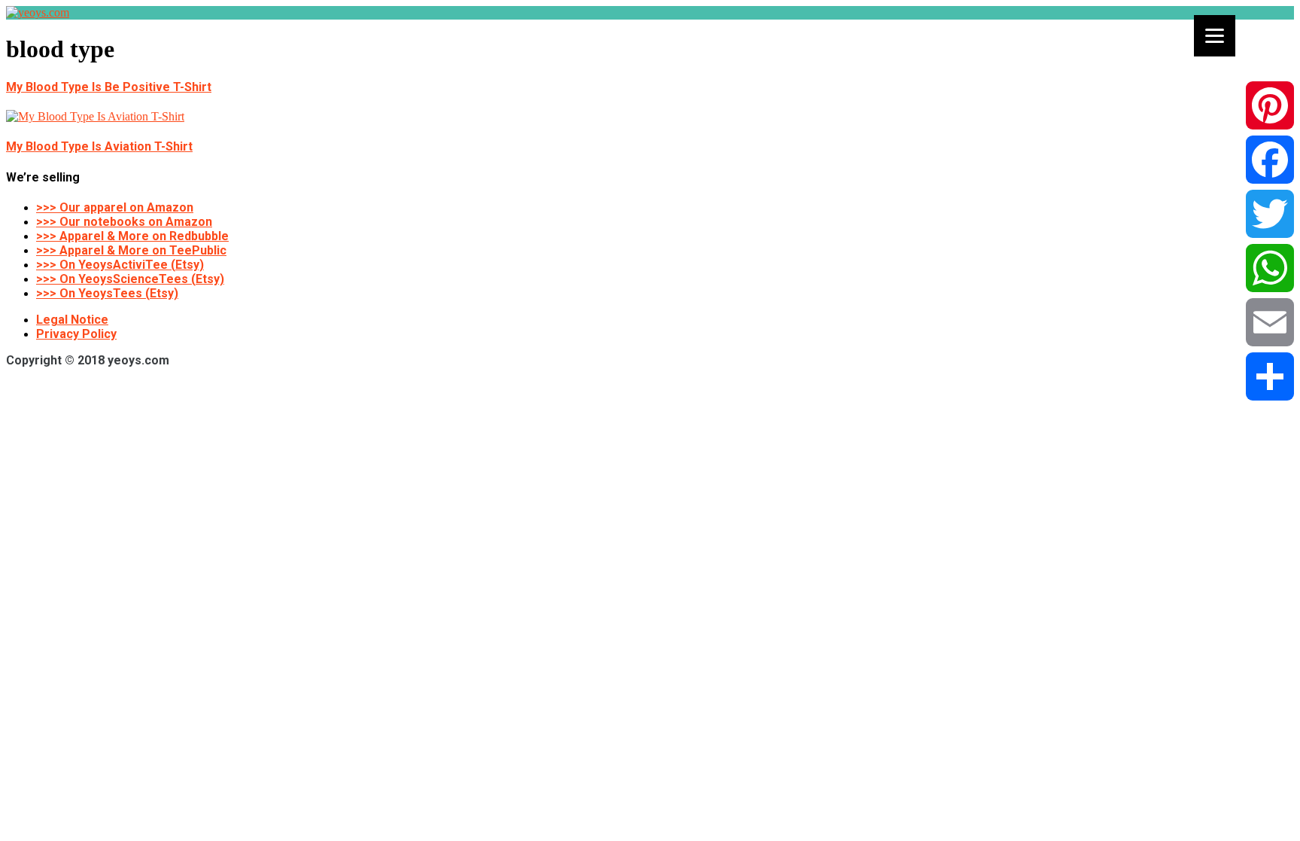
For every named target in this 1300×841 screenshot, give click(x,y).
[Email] (1270, 322)
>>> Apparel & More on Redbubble (132, 236)
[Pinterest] (1270, 105)
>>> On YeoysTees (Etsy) (107, 293)
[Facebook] (1270, 160)
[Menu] (1214, 35)
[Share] (1270, 376)
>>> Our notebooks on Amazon (124, 222)
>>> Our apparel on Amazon (114, 207)
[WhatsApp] (1270, 268)
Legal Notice (72, 319)
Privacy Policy (76, 334)
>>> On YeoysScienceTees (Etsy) (130, 279)
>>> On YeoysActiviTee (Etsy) (120, 264)
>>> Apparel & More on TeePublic (131, 250)
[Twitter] (1270, 214)
